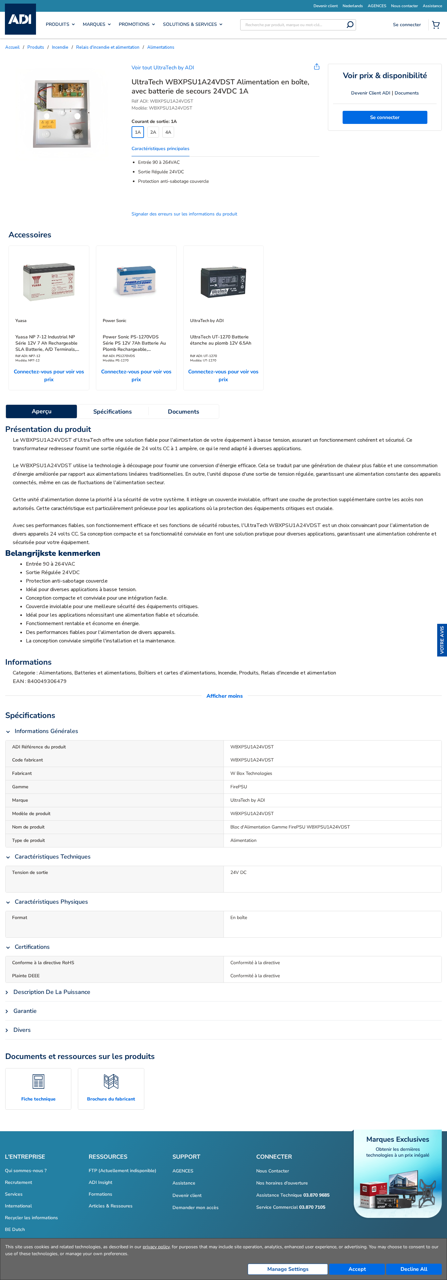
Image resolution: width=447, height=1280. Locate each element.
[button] (442, 640)
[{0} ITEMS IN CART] (437, 25)
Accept (357, 1269)
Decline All (414, 1269)
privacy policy (156, 1247)
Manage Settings (288, 1269)
